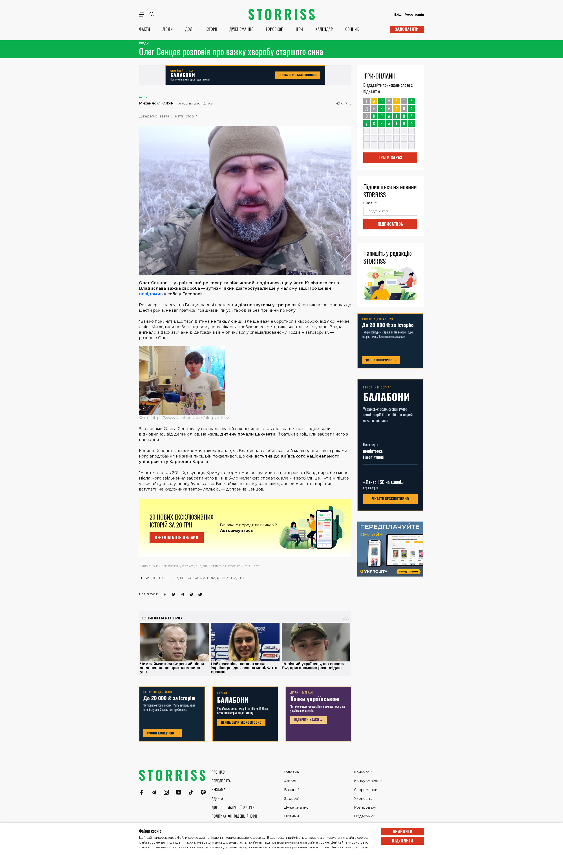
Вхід (398, 14)
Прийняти (403, 831)
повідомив (151, 293)
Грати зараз (390, 157)
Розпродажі (365, 807)
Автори (291, 781)
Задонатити (407, 29)
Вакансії (291, 790)
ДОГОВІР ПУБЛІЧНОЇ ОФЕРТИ (233, 807)
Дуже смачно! (296, 807)
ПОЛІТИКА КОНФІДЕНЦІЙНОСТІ (234, 816)
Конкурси (363, 772)
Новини (291, 816)
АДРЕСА (217, 798)
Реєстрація (414, 14)
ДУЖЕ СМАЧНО (241, 29)
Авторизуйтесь (236, 530)
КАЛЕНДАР (324, 29)
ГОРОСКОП (274, 29)
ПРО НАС (218, 772)
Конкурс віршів (368, 781)
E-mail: (370, 203)
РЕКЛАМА (218, 789)
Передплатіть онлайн (176, 537)
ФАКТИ (144, 29)
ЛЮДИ (168, 29)
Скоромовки (366, 790)
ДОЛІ (189, 29)
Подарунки (364, 816)
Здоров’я (292, 798)
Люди (144, 43)
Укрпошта (363, 798)
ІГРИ (299, 29)
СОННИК (352, 29)
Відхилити (402, 841)
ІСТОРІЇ (211, 29)
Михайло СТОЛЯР (156, 103)
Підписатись (390, 224)
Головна (291, 772)
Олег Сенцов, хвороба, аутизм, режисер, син (198, 578)
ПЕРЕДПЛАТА (221, 781)
